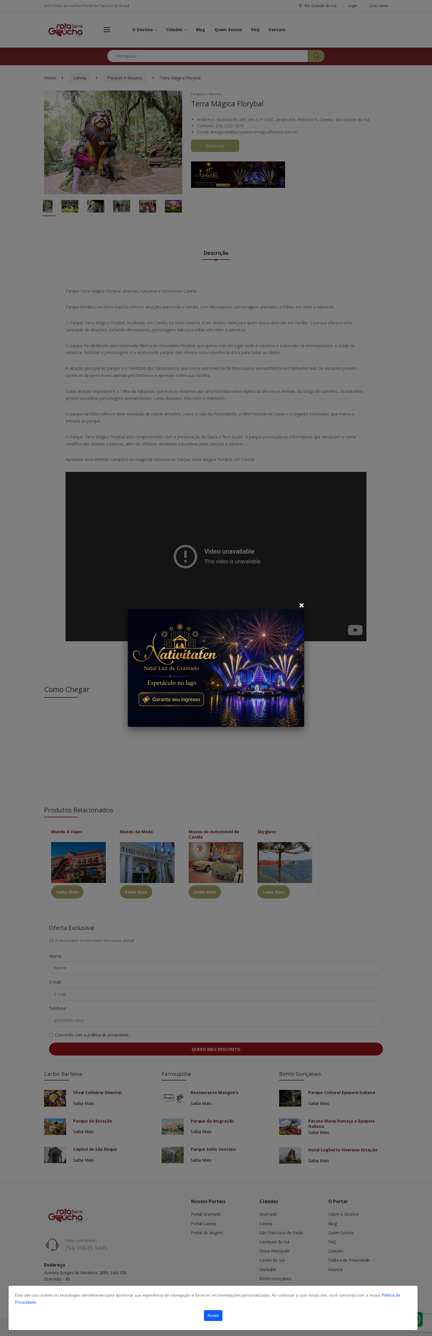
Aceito (213, 1315)
